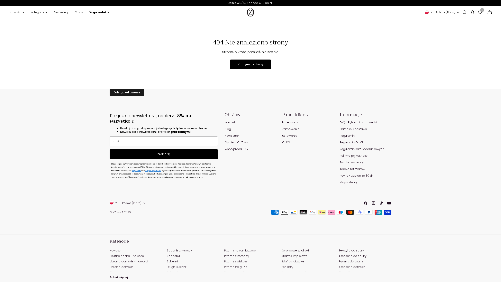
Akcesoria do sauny (353, 256)
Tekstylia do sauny (352, 250)
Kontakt (230, 122)
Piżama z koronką (236, 256)
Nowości (115, 250)
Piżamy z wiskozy (236, 261)
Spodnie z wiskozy (179, 250)
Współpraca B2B (236, 149)
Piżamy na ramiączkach (241, 250)
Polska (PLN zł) (445, 12)
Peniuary (287, 267)
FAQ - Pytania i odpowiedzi (358, 122)
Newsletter (232, 136)
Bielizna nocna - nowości (127, 256)
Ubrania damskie (121, 267)
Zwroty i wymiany (352, 162)
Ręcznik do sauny (351, 261)
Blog (228, 129)
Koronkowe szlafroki (295, 250)
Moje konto (290, 122)
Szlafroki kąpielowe (294, 256)
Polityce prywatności (153, 171)
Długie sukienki (177, 267)
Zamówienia (290, 129)
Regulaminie (136, 171)
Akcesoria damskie (352, 267)
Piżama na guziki (235, 267)
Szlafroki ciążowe (293, 261)
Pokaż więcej (119, 277)
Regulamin (347, 136)
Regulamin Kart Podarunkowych (362, 149)
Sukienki (172, 261)
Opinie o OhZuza (236, 142)
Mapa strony (349, 182)
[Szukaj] (465, 12)
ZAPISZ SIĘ (163, 154)
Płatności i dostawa (353, 129)
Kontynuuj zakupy (250, 64)
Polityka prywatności (354, 156)
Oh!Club (287, 142)
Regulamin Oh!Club (353, 142)
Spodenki (173, 256)
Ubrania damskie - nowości (129, 261)
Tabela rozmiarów (352, 169)
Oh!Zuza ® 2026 (120, 212)
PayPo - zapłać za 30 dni (357, 176)
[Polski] (429, 12)
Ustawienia (289, 136)
